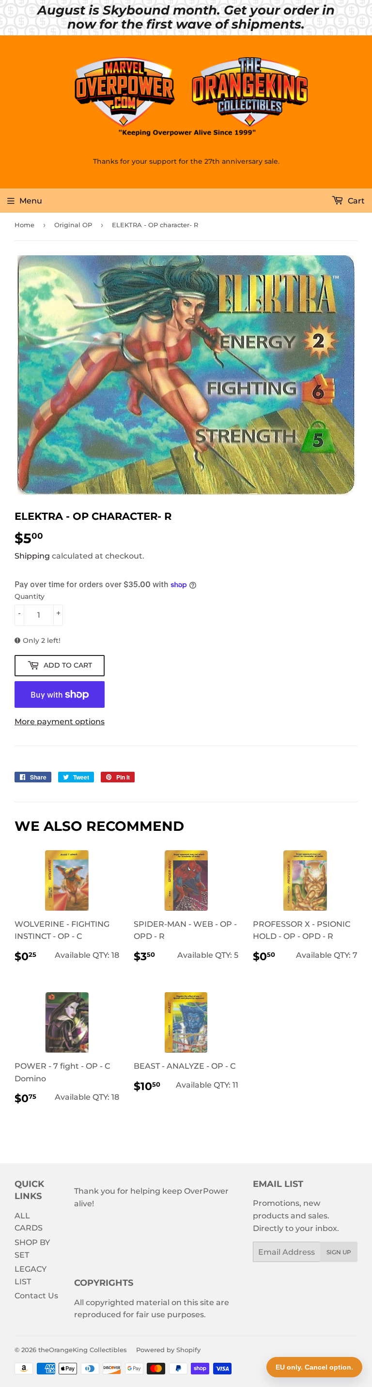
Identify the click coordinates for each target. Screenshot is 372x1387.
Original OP (73, 225)
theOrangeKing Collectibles (82, 1350)
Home (24, 225)
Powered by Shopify (168, 1350)
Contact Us (36, 1295)
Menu (30, 200)
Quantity (30, 596)
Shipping (32, 556)
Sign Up (338, 1252)
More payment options (60, 721)
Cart (355, 200)
